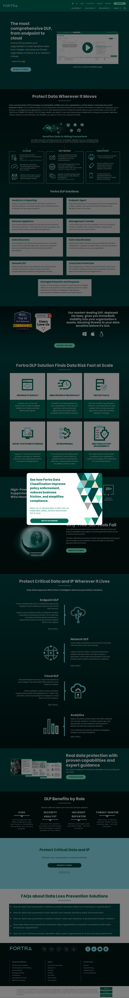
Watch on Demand (49, 521)
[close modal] (99, 476)
